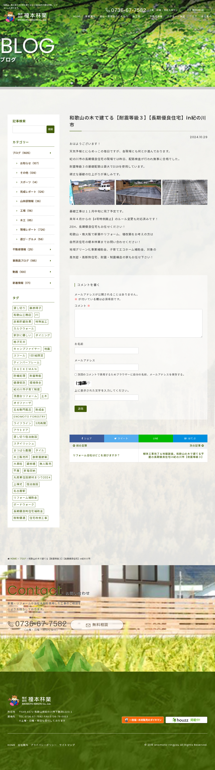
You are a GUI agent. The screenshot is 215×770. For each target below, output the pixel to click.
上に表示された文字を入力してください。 (103, 390)
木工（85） (27, 220)
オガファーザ (22, 403)
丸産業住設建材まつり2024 (32, 477)
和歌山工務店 (22, 315)
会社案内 (206, 16)
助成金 (39, 410)
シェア (87, 438)
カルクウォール (24, 329)
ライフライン (22, 423)
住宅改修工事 (38, 518)
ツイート (122, 438)
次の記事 (195, 445)
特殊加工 (41, 322)
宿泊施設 (32, 484)
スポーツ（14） (29, 182)
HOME (77, 16)
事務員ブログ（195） (25, 261)
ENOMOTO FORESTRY (30, 417)
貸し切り (19, 308)
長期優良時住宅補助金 (28, 511)
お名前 (79, 344)
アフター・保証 (176, 16)
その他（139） (29, 173)
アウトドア (21, 430)
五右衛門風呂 (22, 410)
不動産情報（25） (24, 249)
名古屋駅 (19, 491)
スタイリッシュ (24, 444)
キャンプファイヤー (27, 349)
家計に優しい (22, 335)
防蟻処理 (19, 376)
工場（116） (27, 211)
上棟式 (18, 484)
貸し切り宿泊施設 (25, 437)
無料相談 (198, 10)
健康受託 (19, 383)
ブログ (193, 16)
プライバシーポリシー (44, 745)
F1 (36, 315)
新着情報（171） (22, 283)
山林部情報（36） (31, 201)
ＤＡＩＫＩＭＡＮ (25, 369)
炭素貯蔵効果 (22, 322)
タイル (39, 450)
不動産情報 (156, 16)
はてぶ (190, 438)
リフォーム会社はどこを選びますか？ (96, 455)
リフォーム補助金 (25, 498)
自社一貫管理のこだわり (114, 16)
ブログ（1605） (22, 153)
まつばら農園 (22, 450)
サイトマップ (67, 745)
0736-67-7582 (41, 624)
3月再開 (40, 423)
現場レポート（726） (33, 230)
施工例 (136, 16)
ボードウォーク (24, 505)
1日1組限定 (37, 356)
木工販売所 (21, 457)
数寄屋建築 (40, 457)
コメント (82, 305)
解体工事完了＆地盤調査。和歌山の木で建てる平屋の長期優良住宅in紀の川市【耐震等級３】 (173, 455)
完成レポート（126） (33, 192)
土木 (44, 396)
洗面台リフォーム (25, 396)
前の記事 (81, 445)
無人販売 (45, 464)
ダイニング (42, 335)
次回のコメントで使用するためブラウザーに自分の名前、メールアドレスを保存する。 (132, 374)
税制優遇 (19, 518)
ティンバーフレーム (27, 362)
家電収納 (29, 471)
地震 (47, 349)
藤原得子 (35, 308)
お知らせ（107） (30, 163)
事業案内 (90, 16)
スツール (19, 356)
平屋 (16, 471)
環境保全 (35, 383)
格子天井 (19, 342)
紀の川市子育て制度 (27, 389)
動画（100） (20, 272)
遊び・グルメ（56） (32, 239)
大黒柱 (18, 464)
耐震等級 (35, 376)
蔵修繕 (31, 464)
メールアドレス (85, 360)
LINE (155, 438)
